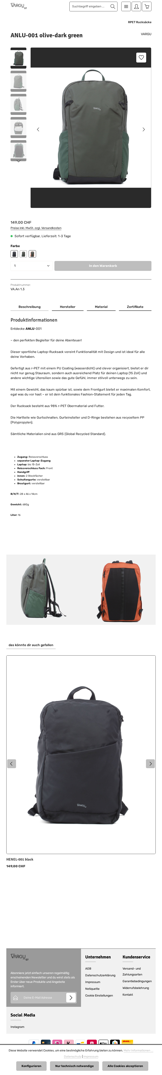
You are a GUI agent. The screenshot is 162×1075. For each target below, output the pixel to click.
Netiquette (92, 989)
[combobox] (89, 6)
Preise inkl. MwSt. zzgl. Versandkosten (36, 228)
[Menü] (126, 6)
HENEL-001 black (19, 859)
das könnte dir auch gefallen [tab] (31, 645)
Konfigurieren (31, 1066)
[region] (81, 129)
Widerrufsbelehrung (136, 988)
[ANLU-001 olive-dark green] (91, 128)
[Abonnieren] (71, 997)
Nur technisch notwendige (74, 1066)
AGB (88, 968)
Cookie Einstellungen (99, 995)
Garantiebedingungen (137, 981)
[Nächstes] (143, 129)
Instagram (17, 1027)
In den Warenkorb (103, 266)
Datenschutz (72, 1056)
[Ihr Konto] (136, 6)
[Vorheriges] (38, 129)
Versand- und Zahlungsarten (132, 971)
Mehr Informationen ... (138, 1050)
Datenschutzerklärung (100, 975)
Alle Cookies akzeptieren (125, 1066)
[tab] (30, 307)
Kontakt (128, 995)
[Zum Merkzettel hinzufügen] (141, 58)
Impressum (92, 982)
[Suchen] (112, 6)
